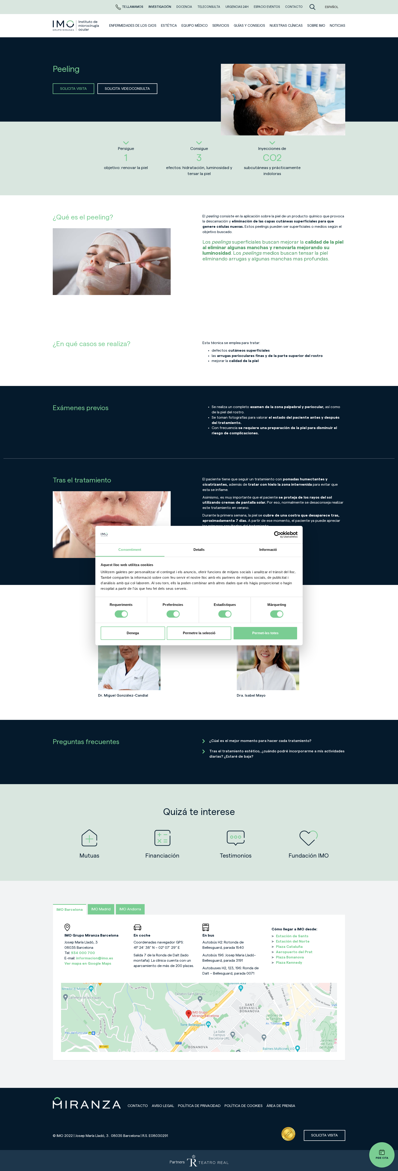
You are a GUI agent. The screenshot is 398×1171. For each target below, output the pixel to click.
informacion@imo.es (94, 958)
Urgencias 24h (237, 6)
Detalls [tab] (199, 550)
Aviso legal (163, 1106)
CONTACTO (294, 6)
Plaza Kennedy (289, 962)
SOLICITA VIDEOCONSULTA (127, 89)
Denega (133, 633)
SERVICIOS (220, 25)
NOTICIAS (337, 25)
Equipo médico (194, 25)
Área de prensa (280, 1106)
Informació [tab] (268, 550)
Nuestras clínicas (286, 25)
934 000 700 (83, 953)
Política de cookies (244, 1106)
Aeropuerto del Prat (294, 952)
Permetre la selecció (199, 633)
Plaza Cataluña (289, 947)
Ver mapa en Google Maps (87, 963)
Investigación (160, 6)
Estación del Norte (293, 941)
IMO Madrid (101, 909)
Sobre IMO (316, 25)
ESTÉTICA (169, 25)
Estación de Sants (292, 936)
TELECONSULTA (209, 6)
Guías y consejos (249, 25)
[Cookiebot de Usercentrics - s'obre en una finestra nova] (277, 534)
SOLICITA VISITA (73, 89)
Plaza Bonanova (290, 957)
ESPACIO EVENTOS (267, 6)
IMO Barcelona (69, 909)
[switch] (173, 614)
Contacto (138, 1106)
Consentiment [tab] (129, 550)
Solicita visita (324, 1135)
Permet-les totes (265, 633)
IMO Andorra (130, 909)
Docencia (184, 6)
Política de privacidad (199, 1106)
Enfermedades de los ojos (132, 25)
